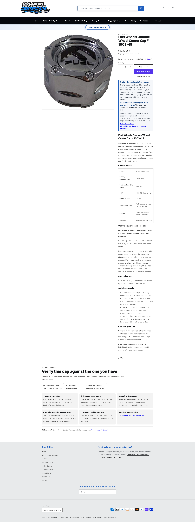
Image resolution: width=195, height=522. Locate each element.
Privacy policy (74, 517)
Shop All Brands (96, 27)
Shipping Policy (47, 469)
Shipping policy (125, 415)
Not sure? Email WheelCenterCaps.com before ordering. (133, 126)
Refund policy (138, 415)
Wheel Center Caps (52, 517)
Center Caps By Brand (50, 455)
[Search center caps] (141, 8)
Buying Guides (47, 466)
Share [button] (122, 358)
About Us (45, 480)
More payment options (143, 76)
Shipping (121, 54)
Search (44, 459)
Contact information (110, 517)
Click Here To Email (99, 430)
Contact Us (46, 477)
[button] (81, 20)
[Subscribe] (113, 492)
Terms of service (86, 517)
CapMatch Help (47, 462)
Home (44, 451)
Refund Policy (47, 473)
